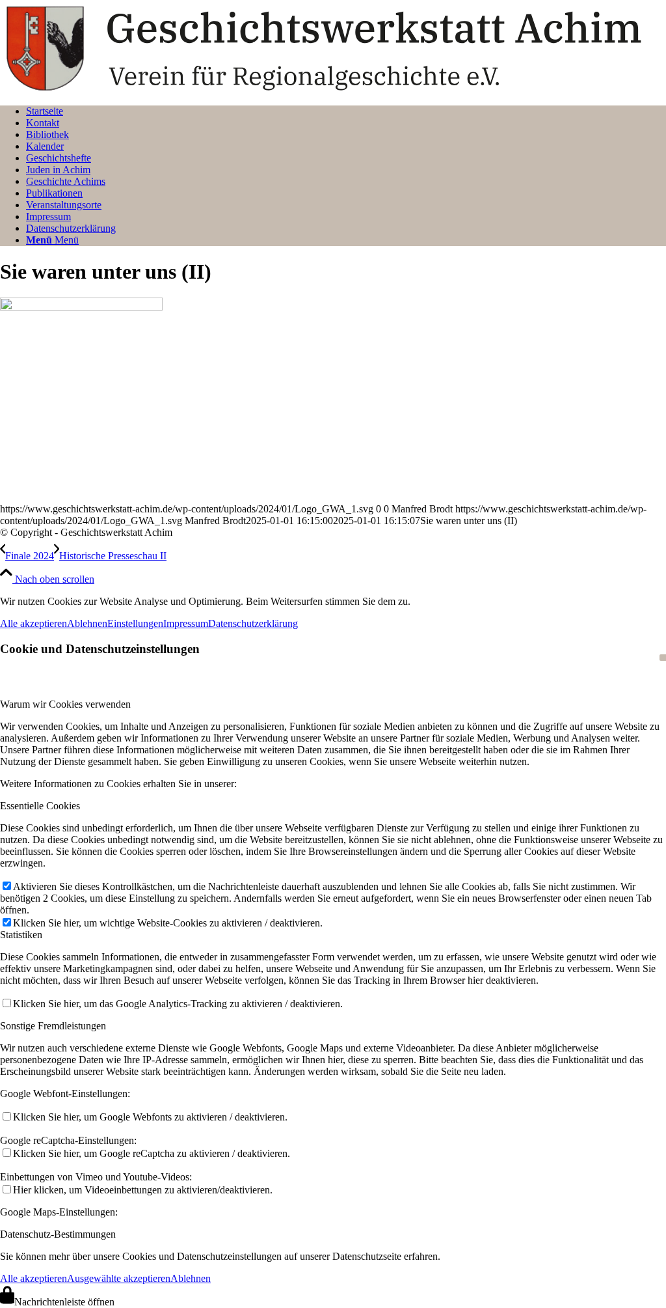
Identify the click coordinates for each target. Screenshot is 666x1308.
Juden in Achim (58, 169)
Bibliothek (47, 134)
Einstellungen (135, 623)
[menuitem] (346, 240)
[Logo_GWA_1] (333, 88)
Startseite (44, 111)
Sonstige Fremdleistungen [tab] (53, 1025)
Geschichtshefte (58, 157)
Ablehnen (87, 623)
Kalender (45, 146)
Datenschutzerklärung (71, 228)
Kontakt (42, 122)
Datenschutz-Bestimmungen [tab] (58, 1234)
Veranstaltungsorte (63, 204)
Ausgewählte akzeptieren (118, 1278)
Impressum (48, 216)
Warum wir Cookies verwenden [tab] (65, 704)
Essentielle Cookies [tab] (40, 805)
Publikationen (54, 193)
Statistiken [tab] (21, 934)
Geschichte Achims (65, 181)
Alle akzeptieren (33, 623)
